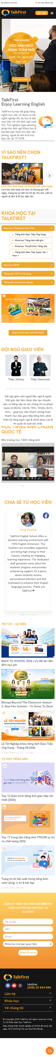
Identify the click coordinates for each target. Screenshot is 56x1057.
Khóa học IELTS (11, 264)
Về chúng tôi (14, 1008)
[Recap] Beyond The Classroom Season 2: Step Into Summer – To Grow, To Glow (27, 704)
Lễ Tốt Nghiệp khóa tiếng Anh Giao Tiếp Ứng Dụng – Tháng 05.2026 (27, 746)
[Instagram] (20, 985)
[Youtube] (14, 985)
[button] (52, 13)
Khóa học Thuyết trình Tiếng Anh (31, 246)
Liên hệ (10, 993)
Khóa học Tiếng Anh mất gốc (29, 240)
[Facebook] (8, 985)
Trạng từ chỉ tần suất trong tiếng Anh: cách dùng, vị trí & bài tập (24, 881)
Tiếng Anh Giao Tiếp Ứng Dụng (30, 234)
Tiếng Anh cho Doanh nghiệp (18, 282)
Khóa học (12, 1001)
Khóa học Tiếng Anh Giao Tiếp (19, 228)
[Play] (28, 308)
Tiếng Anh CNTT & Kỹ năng (17, 273)
